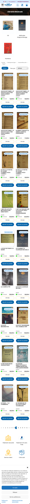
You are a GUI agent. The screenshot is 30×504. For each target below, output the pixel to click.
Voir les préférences (15, 497)
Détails (8, 102)
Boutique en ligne (12, 62)
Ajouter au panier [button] (7, 106)
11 (24, 428)
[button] (27, 467)
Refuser (15, 492)
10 (22, 428)
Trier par (12, 68)
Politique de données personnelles (17, 501)
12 (26, 428)
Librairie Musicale (22, 62)
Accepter (15, 487)
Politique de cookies (5, 501)
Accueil (3, 62)
